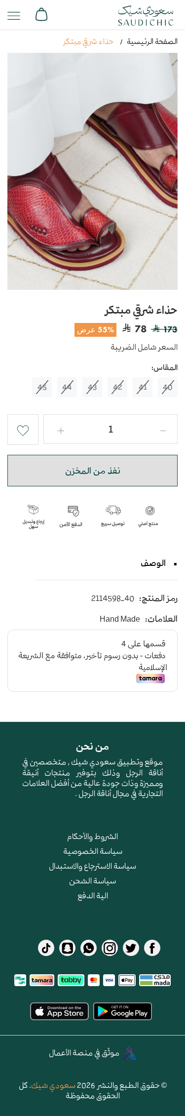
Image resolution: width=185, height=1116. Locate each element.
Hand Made (120, 619)
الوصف (153, 563)
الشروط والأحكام (92, 836)
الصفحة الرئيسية (152, 41)
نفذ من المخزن (92, 470)
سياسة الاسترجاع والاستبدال (92, 866)
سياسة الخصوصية (92, 851)
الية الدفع (92, 895)
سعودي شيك (53, 1085)
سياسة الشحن (92, 880)
